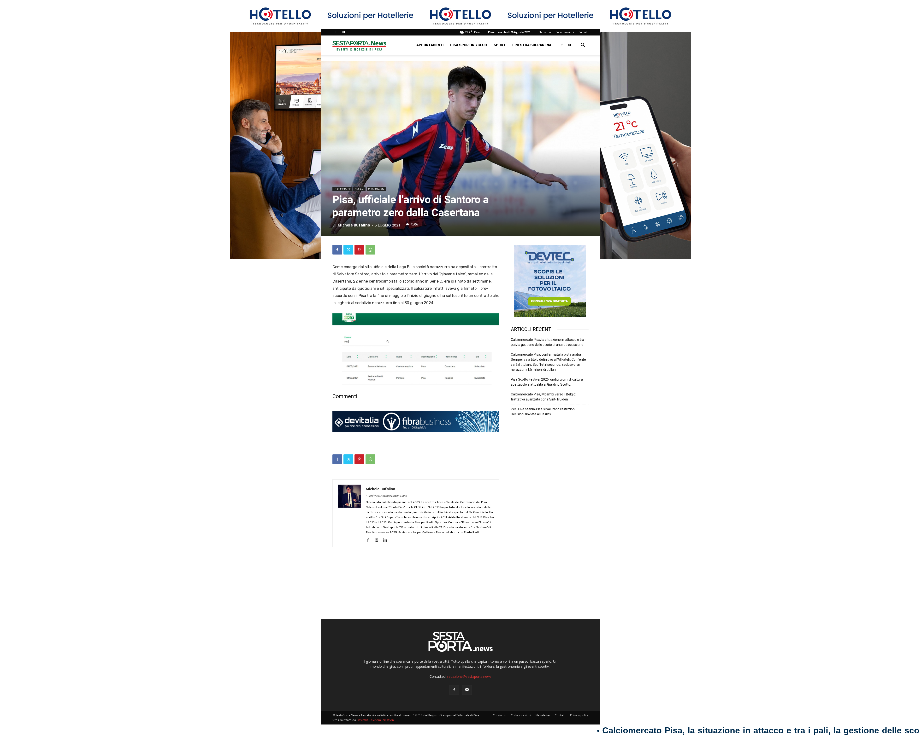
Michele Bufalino (354, 225)
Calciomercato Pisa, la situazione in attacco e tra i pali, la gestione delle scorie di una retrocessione (548, 342)
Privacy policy (579, 715)
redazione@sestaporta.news (469, 676)
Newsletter (543, 715)
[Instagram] (378, 540)
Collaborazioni (564, 32)
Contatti (584, 32)
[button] (583, 45)
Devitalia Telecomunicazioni (376, 720)
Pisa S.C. (359, 188)
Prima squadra (376, 188)
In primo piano (342, 188)
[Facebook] (336, 32)
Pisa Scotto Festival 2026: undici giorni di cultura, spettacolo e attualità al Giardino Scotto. (547, 381)
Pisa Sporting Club (468, 45)
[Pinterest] (359, 250)
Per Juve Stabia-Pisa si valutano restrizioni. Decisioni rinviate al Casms (543, 411)
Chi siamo (544, 32)
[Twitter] (348, 250)
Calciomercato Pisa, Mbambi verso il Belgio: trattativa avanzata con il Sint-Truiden (543, 396)
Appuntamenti (429, 45)
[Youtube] (344, 32)
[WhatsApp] (370, 250)
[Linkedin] (387, 540)
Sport (500, 45)
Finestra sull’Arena (531, 45)
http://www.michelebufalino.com (386, 495)
